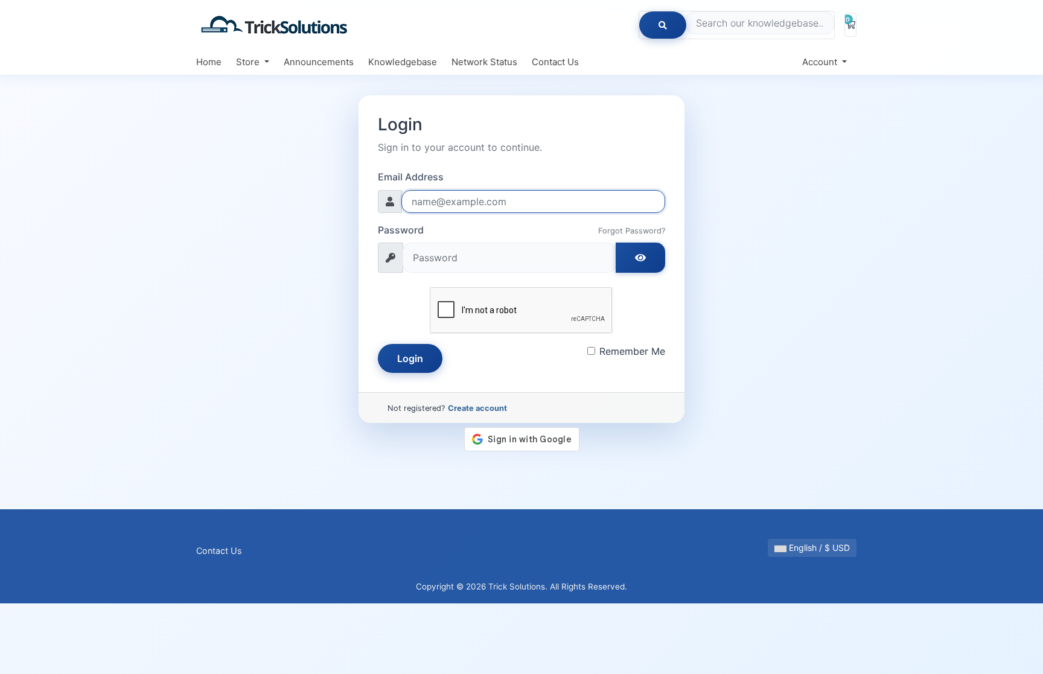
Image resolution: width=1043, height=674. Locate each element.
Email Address (411, 177)
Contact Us (555, 62)
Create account (477, 408)
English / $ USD (818, 547)
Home (209, 62)
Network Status (484, 62)
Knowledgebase (402, 62)
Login (410, 358)
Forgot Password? (631, 230)
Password (401, 230)
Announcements (319, 62)
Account (821, 62)
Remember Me (632, 351)
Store (249, 62)
